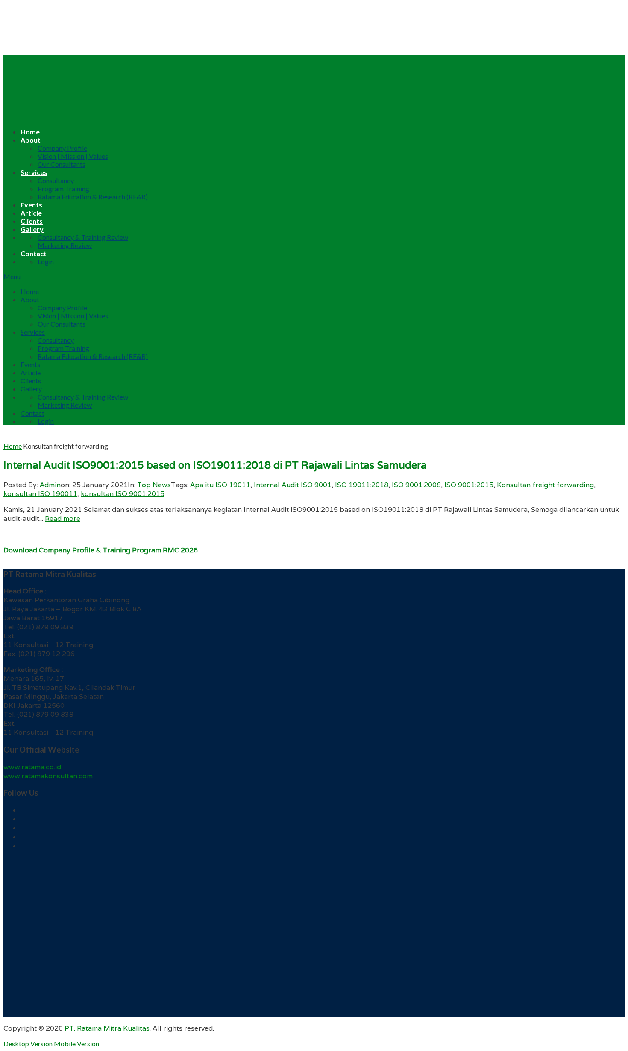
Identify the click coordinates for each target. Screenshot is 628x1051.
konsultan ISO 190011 (40, 493)
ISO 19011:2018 (361, 484)
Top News (154, 484)
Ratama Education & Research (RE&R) (93, 197)
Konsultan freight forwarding (545, 484)
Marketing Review (65, 245)
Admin (50, 484)
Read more (62, 518)
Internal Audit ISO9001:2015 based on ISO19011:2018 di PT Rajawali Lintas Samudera (215, 465)
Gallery (32, 229)
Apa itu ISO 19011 (220, 484)
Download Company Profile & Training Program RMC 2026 (100, 550)
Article (31, 213)
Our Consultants (61, 164)
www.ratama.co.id (32, 766)
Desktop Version (28, 1043)
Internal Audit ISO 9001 (293, 484)
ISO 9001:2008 (416, 484)
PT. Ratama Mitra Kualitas (107, 1028)
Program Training (63, 188)
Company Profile (62, 148)
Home (30, 132)
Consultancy (56, 180)
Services (34, 172)
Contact (34, 253)
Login (46, 261)
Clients (32, 221)
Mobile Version (76, 1043)
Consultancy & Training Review (83, 237)
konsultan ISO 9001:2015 (122, 493)
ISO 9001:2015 (468, 484)
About (31, 140)
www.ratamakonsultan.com (48, 775)
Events (31, 205)
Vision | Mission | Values (73, 156)
